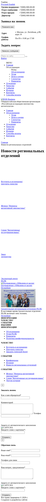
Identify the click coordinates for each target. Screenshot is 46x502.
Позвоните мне (8, 27)
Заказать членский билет (17, 352)
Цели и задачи (17, 76)
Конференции (12, 360)
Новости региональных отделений (21, 365)
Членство (10, 86)
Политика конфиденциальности (20, 338)
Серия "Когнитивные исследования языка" (25, 378)
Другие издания (13, 380)
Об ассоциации (18, 72)
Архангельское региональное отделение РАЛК (21, 309)
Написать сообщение (10, 51)
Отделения (11, 83)
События (10, 88)
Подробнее (6, 288)
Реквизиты (16, 81)
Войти (4, 58)
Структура (15, 79)
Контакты (10, 93)
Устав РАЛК (11, 334)
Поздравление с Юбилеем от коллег (16, 285)
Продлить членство (14, 349)
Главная (9, 65)
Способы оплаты (13, 95)
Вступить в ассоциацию (16, 347)
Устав (13, 74)
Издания (10, 90)
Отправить (6, 437)
